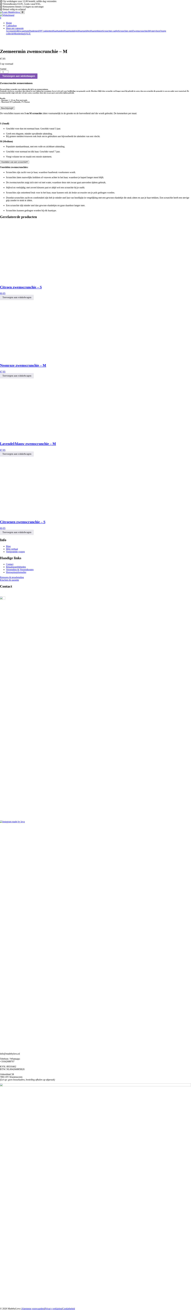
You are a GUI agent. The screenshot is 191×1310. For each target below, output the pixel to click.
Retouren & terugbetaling (12, 577)
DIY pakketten (45, 31)
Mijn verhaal (12, 549)
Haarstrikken (96, 31)
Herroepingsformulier (16, 572)
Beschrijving (6, 108)
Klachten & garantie (9, 580)
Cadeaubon (11, 25)
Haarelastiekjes (71, 31)
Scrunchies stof (125, 31)
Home (9, 23)
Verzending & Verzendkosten (20, 569)
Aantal (3, 69)
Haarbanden (58, 31)
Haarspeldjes (84, 31)
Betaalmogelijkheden (16, 567)
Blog (8, 546)
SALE (27, 33)
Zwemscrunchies (140, 31)
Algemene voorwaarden (32, 1308)
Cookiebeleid (68, 1308)
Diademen (33, 31)
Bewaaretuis (23, 31)
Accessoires (11, 31)
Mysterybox (154, 31)
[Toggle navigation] (22, 12)
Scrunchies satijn (110, 31)
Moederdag (19, 33)
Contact (9, 564)
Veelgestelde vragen (15, 551)
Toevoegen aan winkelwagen (18, 76)
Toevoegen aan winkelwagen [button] (16, 297)
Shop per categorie (15, 28)
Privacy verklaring (53, 1308)
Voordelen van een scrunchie (13, 162)
